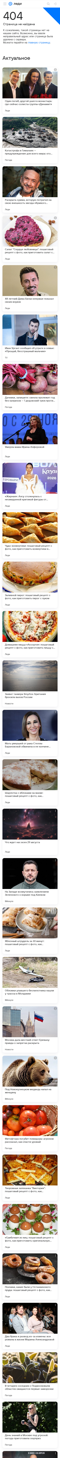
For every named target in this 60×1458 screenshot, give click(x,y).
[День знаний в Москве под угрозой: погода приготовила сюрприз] (30, 1425)
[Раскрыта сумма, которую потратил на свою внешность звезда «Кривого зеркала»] (30, 189)
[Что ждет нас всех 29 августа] (30, 832)
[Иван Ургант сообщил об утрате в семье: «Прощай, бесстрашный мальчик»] (30, 338)
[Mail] (10, 4)
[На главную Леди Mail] (17, 4)
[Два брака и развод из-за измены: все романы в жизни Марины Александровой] (30, 1326)
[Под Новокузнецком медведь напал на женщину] (30, 1079)
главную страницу (39, 42)
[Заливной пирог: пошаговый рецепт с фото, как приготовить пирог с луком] (30, 585)
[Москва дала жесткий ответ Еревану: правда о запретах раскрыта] (30, 1029)
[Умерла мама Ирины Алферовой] (30, 436)
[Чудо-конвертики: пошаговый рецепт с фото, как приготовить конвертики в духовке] (30, 535)
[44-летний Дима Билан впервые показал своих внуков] (30, 288)
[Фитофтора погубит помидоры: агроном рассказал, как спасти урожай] (30, 1128)
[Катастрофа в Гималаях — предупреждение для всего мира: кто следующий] (30, 140)
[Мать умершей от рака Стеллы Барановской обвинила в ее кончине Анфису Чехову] (30, 733)
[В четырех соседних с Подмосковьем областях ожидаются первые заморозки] (30, 1375)
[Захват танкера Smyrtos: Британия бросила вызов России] (30, 683)
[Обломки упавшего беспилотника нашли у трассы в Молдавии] (30, 980)
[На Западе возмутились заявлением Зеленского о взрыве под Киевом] (30, 881)
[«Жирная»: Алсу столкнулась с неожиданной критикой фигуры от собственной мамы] (30, 486)
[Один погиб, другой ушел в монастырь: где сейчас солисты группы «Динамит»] (30, 90)
